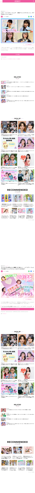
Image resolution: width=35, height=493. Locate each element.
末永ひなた (5, 313)
